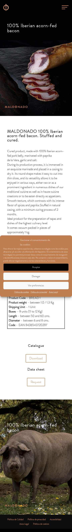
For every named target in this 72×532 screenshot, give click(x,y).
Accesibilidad (55, 519)
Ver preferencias (36, 285)
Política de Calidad (15, 519)
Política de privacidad (39, 291)
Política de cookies (21, 291)
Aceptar (36, 267)
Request (36, 382)
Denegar (36, 276)
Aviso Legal (53, 291)
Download (36, 358)
